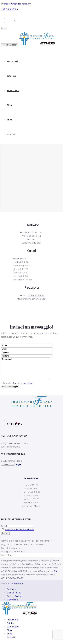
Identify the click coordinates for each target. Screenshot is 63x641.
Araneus (18, 583)
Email (4, 526)
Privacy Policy (14, 596)
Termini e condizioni (23, 383)
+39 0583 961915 (9, 9)
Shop (10, 119)
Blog (9, 105)
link (55, 571)
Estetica (11, 76)
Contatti (11, 134)
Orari (3, 28)
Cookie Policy (14, 592)
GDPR (18, 465)
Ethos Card (13, 90)
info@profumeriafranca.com (16, 3)
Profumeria (13, 61)
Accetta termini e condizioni (19, 529)
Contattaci (12, 599)
